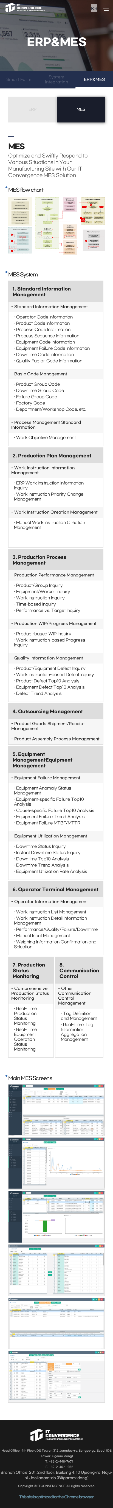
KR (94, 8)
